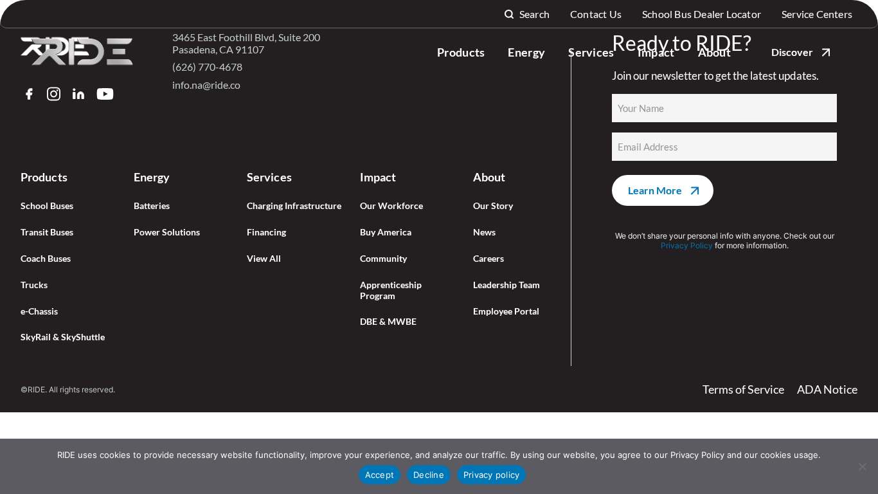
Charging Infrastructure (294, 206)
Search (534, 14)
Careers (488, 258)
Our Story (493, 206)
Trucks (34, 285)
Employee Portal (506, 311)
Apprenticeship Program (391, 290)
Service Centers (817, 14)
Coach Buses (46, 258)
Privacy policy (491, 475)
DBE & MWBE (388, 321)
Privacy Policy (687, 245)
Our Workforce (391, 206)
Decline (428, 475)
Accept (380, 475)
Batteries (152, 206)
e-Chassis (39, 311)
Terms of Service (743, 389)
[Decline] (862, 466)
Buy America (385, 232)
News (484, 232)
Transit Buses (47, 232)
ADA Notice (827, 389)
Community (383, 258)
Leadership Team (506, 285)
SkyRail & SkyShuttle (63, 337)
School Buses (47, 206)
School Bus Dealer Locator (701, 14)
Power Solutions (167, 232)
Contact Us (596, 14)
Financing (266, 232)
